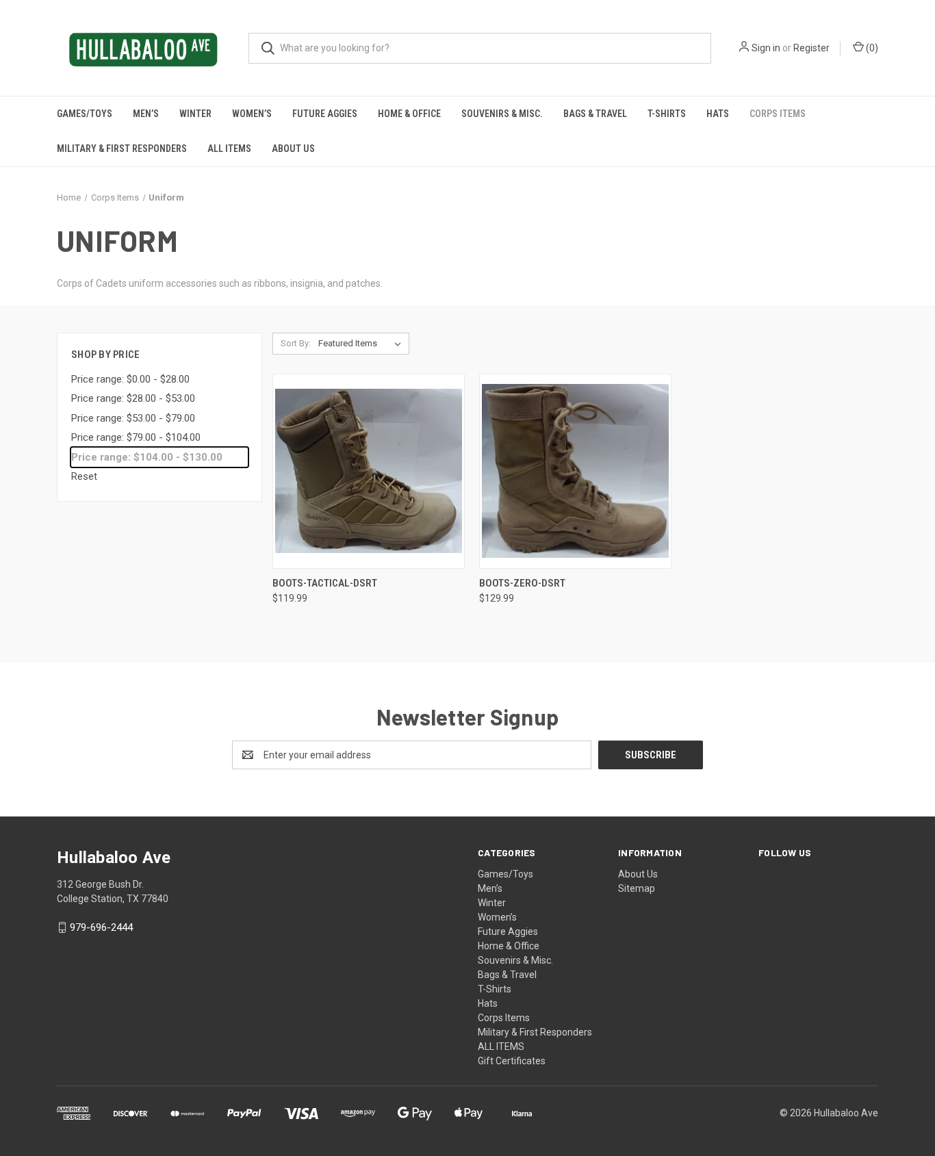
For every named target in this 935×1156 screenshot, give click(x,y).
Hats (717, 113)
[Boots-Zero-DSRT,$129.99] (575, 471)
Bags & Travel (595, 113)
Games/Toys (84, 113)
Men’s (146, 113)
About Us (293, 148)
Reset (84, 476)
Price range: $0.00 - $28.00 (130, 379)
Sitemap (636, 888)
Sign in (766, 47)
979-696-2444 (101, 927)
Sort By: (296, 343)
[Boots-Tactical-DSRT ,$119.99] (368, 471)
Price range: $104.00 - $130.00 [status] (146, 457)
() (871, 47)
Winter (195, 113)
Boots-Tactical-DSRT (324, 583)
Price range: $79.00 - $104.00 (136, 437)
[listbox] (362, 343)
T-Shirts (667, 113)
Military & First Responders (122, 148)
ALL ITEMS (229, 148)
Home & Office (409, 113)
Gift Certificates (512, 1060)
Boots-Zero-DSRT (522, 583)
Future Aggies (324, 113)
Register (811, 47)
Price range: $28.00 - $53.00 (133, 398)
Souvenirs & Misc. (502, 113)
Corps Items (778, 113)
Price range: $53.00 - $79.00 (133, 418)
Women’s (252, 113)
